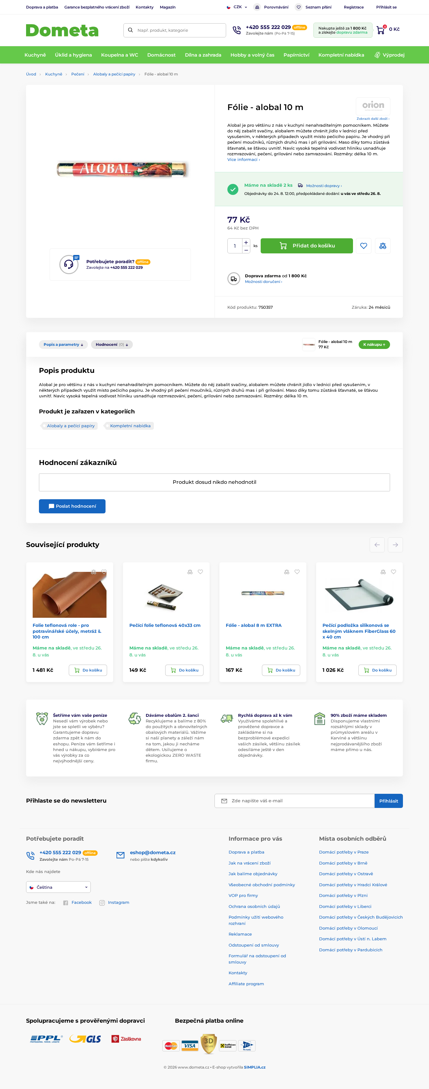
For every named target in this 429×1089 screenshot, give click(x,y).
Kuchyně (53, 74)
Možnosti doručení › (263, 281)
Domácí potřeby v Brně (343, 862)
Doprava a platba (42, 7)
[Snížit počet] (246, 250)
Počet (235, 246)
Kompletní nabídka (130, 425)
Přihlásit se (386, 7)
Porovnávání (276, 7)
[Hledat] (130, 30)
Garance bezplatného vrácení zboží (96, 7)
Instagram (118, 902)
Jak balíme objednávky (253, 873)
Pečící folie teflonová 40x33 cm (165, 625)
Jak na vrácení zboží (250, 862)
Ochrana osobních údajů (254, 906)
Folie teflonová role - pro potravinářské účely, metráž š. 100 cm (67, 630)
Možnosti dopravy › (324, 185)
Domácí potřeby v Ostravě (346, 873)
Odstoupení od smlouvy (254, 945)
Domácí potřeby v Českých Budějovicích (361, 917)
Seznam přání (318, 7)
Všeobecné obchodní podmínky (262, 884)
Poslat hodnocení (75, 506)
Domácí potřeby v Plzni (343, 895)
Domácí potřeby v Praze (344, 851)
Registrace (354, 7)
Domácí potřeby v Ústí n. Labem (353, 938)
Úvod (31, 74)
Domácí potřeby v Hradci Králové (353, 884)
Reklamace (240, 934)
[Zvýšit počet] (246, 242)
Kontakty (145, 7)
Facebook (82, 902)
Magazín (168, 7)
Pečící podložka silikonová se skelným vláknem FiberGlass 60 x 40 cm (359, 630)
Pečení (77, 74)
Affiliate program (246, 983)
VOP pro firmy (243, 895)
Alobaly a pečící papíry (114, 74)
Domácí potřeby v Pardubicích (351, 949)
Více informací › (243, 159)
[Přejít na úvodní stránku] (62, 30)
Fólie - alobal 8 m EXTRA (254, 625)
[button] (104, 572)
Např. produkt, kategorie (163, 30)
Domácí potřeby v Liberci (345, 906)
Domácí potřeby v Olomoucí (348, 928)
